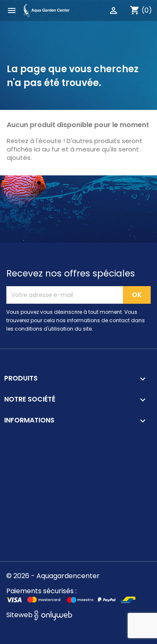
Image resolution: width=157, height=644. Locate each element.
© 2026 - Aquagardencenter (53, 576)
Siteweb (20, 615)
